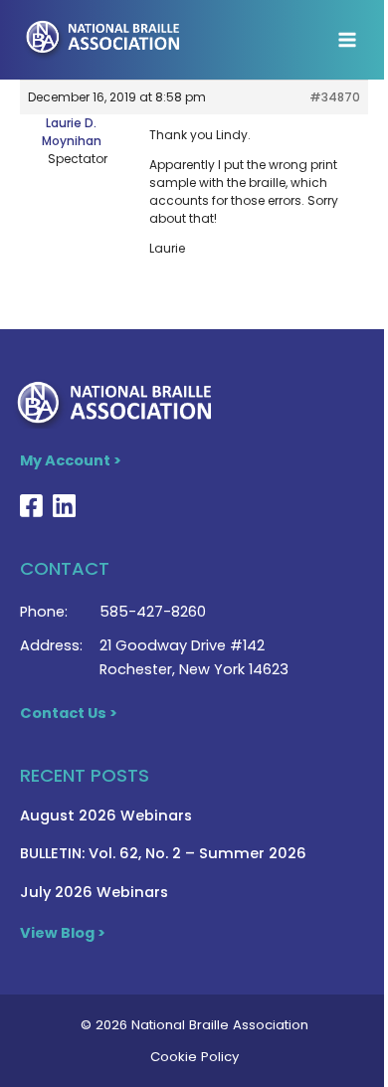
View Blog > (62, 933)
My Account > (70, 460)
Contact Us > (68, 713)
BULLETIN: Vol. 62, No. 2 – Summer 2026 (163, 853)
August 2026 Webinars (106, 815)
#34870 (334, 97)
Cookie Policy (194, 1056)
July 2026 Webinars (94, 892)
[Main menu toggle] (347, 40)
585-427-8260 (152, 612)
